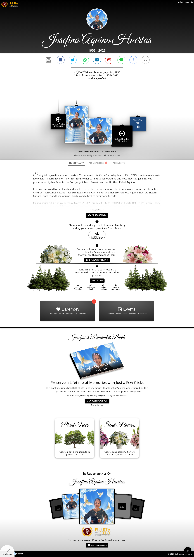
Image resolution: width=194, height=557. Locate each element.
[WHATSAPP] (85, 60)
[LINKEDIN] (97, 60)
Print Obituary (98, 215)
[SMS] (121, 60)
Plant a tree (97, 281)
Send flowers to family (97, 260)
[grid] (97, 126)
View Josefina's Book (97, 401)
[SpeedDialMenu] (187, 550)
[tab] (76, 163)
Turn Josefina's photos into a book (97, 151)
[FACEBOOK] (61, 60)
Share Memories (98, 545)
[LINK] (146, 60)
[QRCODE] (48, 60)
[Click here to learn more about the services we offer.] (97, 532)
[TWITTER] (73, 60)
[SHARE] (133, 60)
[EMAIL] (109, 60)
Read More (97, 210)
